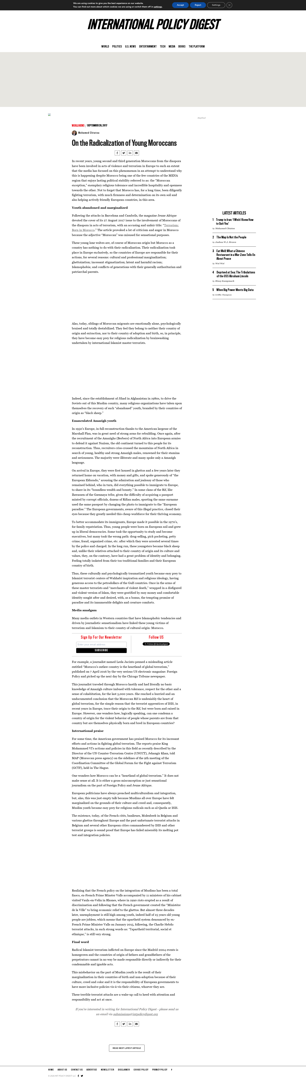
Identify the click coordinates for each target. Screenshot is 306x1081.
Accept (180, 5)
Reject (198, 5)
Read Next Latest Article (127, 1048)
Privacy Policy (159, 1070)
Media (172, 46)
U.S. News (130, 46)
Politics (117, 46)
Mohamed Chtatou (88, 133)
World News (78, 125)
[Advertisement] (153, 79)
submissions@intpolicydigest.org (135, 1014)
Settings (216, 5)
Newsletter (107, 1070)
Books (182, 46)
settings (158, 6)
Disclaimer (124, 1070)
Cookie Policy (141, 1070)
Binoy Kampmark (224, 281)
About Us (62, 1070)
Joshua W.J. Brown (225, 242)
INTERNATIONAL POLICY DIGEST (153, 25)
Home (51, 1070)
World (105, 46)
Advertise (92, 1070)
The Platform (197, 46)
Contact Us (77, 1070)
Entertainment (148, 46)
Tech (162, 46)
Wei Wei (219, 263)
